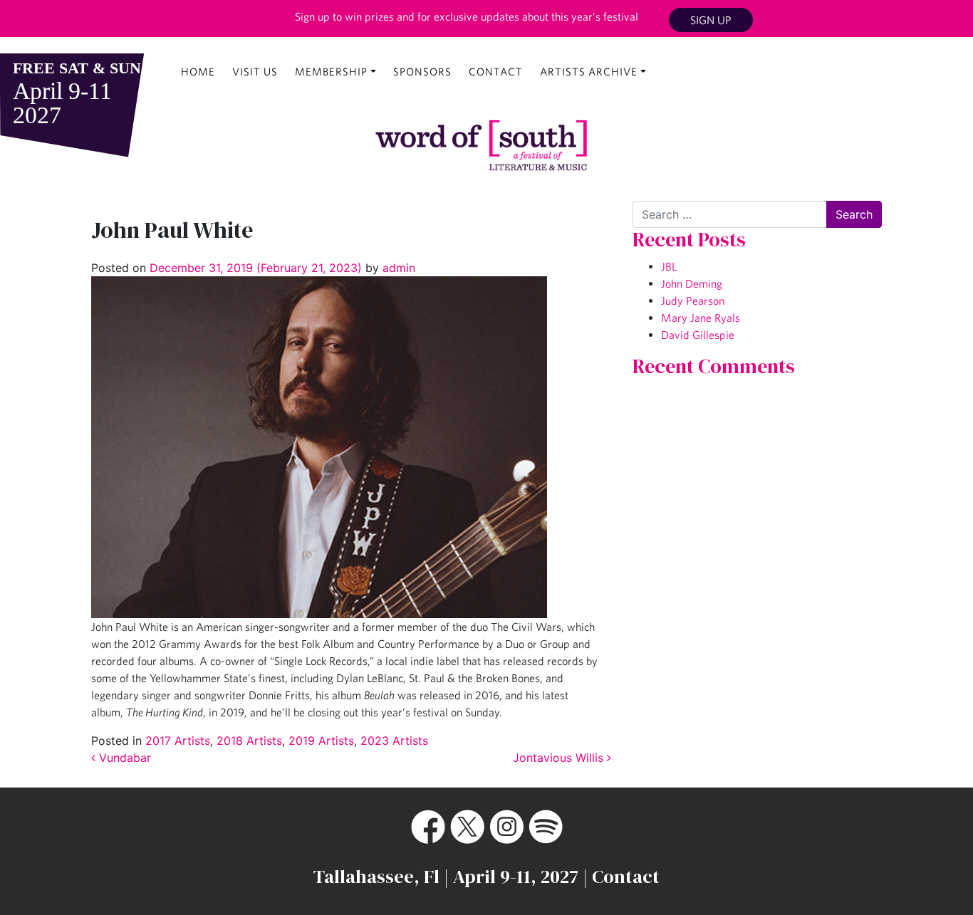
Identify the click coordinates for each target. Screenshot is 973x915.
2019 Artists (321, 740)
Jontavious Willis (560, 758)
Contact (496, 72)
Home (198, 72)
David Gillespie (697, 334)
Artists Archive (589, 72)
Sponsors (422, 72)
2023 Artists (394, 740)
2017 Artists (177, 740)
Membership (331, 72)
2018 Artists (249, 740)
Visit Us (255, 72)
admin (397, 268)
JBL (669, 266)
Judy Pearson (692, 300)
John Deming (691, 283)
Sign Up (711, 20)
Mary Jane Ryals (700, 317)
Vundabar (123, 758)
